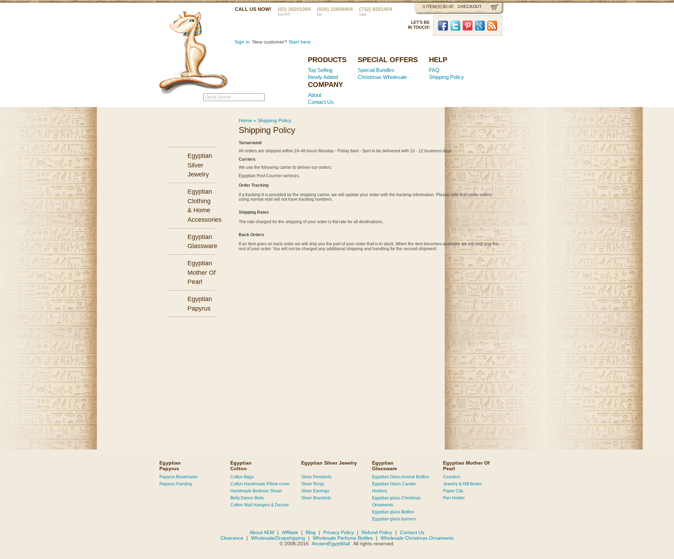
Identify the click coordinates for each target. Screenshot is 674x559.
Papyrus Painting (175, 483)
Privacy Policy (338, 532)
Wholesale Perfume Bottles (343, 538)
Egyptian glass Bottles (393, 512)
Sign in (242, 42)
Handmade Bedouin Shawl (256, 490)
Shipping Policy (446, 77)
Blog (311, 532)
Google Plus (480, 26)
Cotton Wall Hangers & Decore (259, 505)
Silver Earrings (315, 490)
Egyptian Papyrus (170, 465)
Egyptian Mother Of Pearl (466, 465)
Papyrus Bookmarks (178, 476)
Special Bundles (376, 70)
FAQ (434, 70)
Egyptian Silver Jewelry (329, 463)
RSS (492, 26)
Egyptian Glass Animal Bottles (400, 476)
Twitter (455, 26)
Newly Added (323, 77)
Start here (300, 42)
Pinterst (468, 26)
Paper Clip (453, 490)
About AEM (262, 532)
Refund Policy (377, 532)
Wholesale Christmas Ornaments (417, 538)
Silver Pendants (316, 476)
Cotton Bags (242, 476)
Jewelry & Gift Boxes (462, 483)
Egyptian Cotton (241, 465)
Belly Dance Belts (247, 497)
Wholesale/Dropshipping (278, 538)
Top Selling (320, 70)
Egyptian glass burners (394, 519)
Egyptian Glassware (384, 465)
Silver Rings (312, 483)
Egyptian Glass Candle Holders (394, 487)
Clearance (231, 538)
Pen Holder (454, 497)
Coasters (451, 476)
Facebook (443, 26)
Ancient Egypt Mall (258, 70)
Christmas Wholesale (382, 77)
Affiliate (290, 532)
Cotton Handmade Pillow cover (260, 483)
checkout (469, 6)
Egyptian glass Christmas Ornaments (396, 501)
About (314, 95)
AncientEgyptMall (331, 543)
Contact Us (321, 102)
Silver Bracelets (316, 497)
